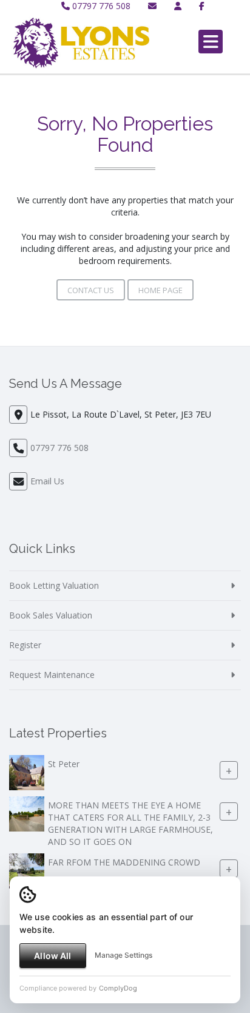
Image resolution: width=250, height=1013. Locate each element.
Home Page (160, 290)
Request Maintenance (52, 674)
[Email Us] (152, 6)
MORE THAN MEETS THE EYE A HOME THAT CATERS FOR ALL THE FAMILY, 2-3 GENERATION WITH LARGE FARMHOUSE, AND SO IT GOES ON (130, 824)
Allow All (52, 955)
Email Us (47, 481)
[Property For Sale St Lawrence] (26, 870)
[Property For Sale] (26, 772)
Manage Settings (123, 955)
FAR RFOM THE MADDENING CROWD (124, 863)
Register (25, 645)
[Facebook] (201, 6)
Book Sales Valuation (50, 615)
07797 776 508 (100, 6)
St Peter (63, 764)
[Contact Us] (177, 6)
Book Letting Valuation (54, 585)
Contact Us (90, 290)
